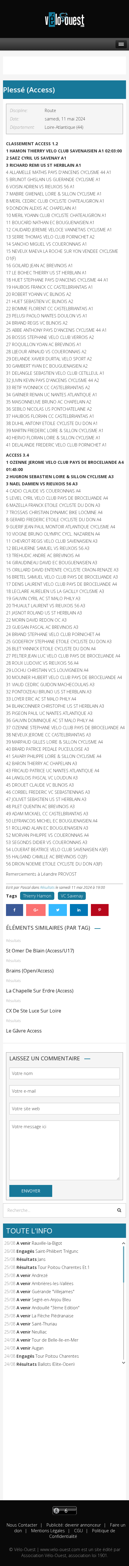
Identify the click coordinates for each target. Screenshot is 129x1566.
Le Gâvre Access (24, 1030)
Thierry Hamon (37, 896)
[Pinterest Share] (100, 910)
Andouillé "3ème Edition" (56, 1307)
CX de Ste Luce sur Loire (33, 1010)
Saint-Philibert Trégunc (56, 1251)
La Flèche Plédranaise (53, 1316)
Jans (42, 1259)
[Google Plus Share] (36, 910)
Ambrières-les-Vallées (53, 1283)
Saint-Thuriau (44, 1324)
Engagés (25, 1251)
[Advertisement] (64, 1436)
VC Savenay (72, 896)
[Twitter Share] (58, 910)
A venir (23, 1243)
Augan (38, 1348)
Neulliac (39, 1332)
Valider (119, 1210)
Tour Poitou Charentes (57, 1356)
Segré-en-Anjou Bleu (51, 1299)
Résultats (47, 887)
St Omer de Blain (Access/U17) (40, 950)
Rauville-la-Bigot (47, 1243)
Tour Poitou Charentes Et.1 (64, 1267)
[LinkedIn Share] (79, 910)
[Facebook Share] (14, 910)
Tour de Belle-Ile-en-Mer (55, 1340)
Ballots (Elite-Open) (56, 1364)
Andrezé (40, 1275)
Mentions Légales (47, 1530)
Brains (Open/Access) (30, 970)
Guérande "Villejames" (53, 1291)
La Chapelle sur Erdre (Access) (40, 990)
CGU (78, 1530)
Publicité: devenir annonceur (73, 1525)
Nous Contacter (22, 1525)
